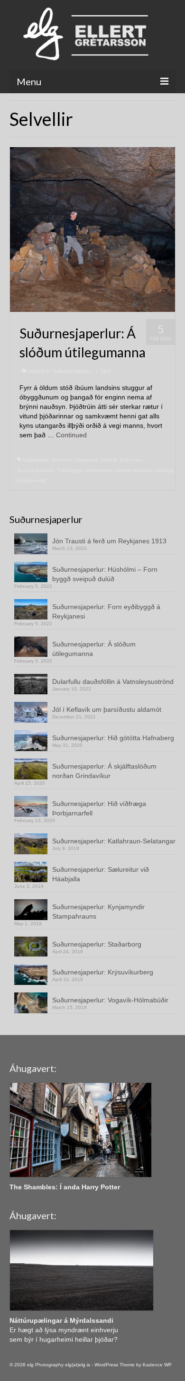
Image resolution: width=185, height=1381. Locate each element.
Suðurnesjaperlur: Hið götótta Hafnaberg (113, 738)
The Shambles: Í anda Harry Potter (64, 1187)
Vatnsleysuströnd (134, 470)
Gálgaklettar (35, 459)
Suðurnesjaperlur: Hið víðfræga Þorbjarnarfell (99, 808)
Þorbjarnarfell (31, 480)
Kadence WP (157, 1364)
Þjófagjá (165, 470)
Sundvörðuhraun (35, 470)
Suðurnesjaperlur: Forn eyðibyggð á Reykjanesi (106, 611)
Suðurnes (130, 459)
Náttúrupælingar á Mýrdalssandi (61, 1320)
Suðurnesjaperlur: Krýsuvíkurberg (102, 972)
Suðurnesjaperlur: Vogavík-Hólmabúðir (110, 1000)
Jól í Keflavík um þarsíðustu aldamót (106, 709)
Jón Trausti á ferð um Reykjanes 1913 (109, 541)
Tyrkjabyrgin (70, 470)
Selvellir (109, 459)
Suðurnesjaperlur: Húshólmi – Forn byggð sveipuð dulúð (104, 574)
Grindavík (61, 459)
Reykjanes (86, 459)
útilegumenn (98, 470)
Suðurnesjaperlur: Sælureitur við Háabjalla (100, 874)
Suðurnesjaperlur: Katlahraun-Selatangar (114, 841)
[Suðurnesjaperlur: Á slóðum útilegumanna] (92, 229)
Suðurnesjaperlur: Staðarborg (96, 944)
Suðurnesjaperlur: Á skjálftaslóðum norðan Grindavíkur (104, 770)
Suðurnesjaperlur (72, 371)
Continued (71, 435)
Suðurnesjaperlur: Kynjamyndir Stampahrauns (98, 911)
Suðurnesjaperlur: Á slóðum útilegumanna (94, 648)
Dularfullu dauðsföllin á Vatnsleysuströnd (113, 681)
